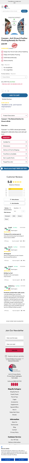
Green (19, 216)
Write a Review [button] (15, 199)
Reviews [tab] (7, 208)
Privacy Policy (14, 432)
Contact (14, 430)
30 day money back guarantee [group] (14, 321)
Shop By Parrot (14, 392)
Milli (14, 216)
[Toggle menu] (2, 7)
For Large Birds (8, 70)
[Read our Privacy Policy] (23, 359)
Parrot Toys (14, 397)
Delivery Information (14, 442)
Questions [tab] (16, 208)
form (6, 219)
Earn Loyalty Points (8, 158)
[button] (25, 24)
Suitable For (6, 142)
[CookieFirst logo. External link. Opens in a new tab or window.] (1, 447)
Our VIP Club (14, 439)
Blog (14, 427)
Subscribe (14, 350)
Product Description (9, 115)
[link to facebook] (12, 384)
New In (14, 409)
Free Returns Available (9, 154)
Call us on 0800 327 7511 (15, 381)
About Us (14, 422)
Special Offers (14, 407)
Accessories (14, 402)
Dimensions (6, 146)
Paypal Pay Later (8, 162)
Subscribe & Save (14, 412)
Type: (5, 64)
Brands (14, 414)
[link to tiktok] (15, 384)
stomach (7, 216)
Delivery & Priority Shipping (11, 150)
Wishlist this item (7, 99)
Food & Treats (14, 394)
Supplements (14, 404)
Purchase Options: (8, 73)
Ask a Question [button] (15, 203)
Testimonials (14, 424)
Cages (14, 399)
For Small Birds (8, 67)
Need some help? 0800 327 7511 (15, 168)
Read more (6, 137)
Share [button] (7, 241)
